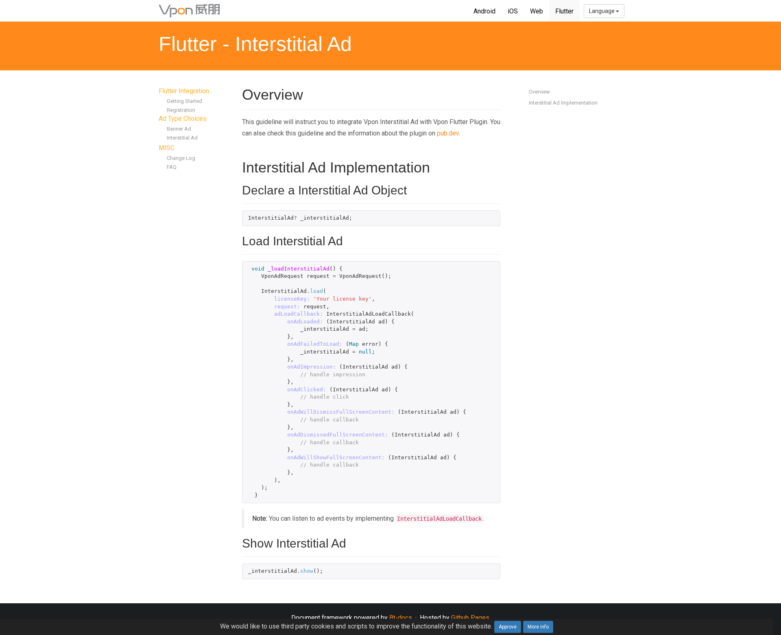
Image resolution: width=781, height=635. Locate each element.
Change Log (181, 158)
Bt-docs (400, 618)
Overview (539, 92)
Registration (181, 110)
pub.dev (448, 133)
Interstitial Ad (182, 138)
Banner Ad (179, 129)
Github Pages (470, 618)
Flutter (564, 11)
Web (536, 11)
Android (484, 11)
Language (602, 11)
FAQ (172, 167)
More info (538, 627)
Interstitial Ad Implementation (563, 103)
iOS (513, 11)
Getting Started (184, 101)
